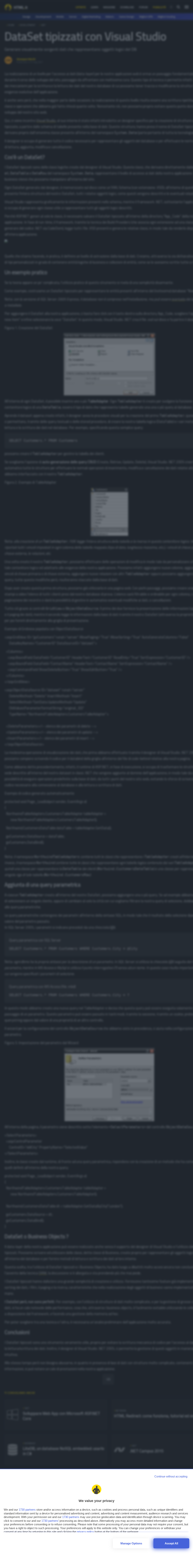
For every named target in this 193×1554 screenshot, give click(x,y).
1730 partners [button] (27, 1509)
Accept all (171, 1543)
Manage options (131, 1543)
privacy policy (85, 1531)
